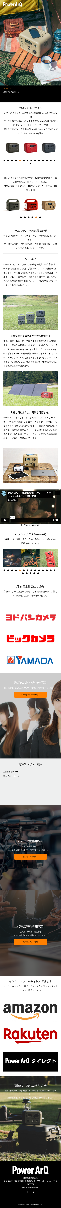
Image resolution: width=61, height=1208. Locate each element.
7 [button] (27, 160)
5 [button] (20, 160)
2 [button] (8, 160)
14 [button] (54, 160)
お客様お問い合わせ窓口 (30, 694)
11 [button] (43, 160)
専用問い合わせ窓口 (30, 856)
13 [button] (51, 160)
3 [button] (12, 160)
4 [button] (16, 160)
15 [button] (30, 163)
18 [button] (34, 573)
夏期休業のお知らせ (11, 86)
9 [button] (35, 160)
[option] (12, 148)
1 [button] (4, 160)
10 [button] (39, 160)
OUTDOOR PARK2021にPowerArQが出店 (19, 91)
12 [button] (47, 160)
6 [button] (24, 160)
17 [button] (30, 573)
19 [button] (38, 573)
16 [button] (27, 573)
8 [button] (31, 160)
